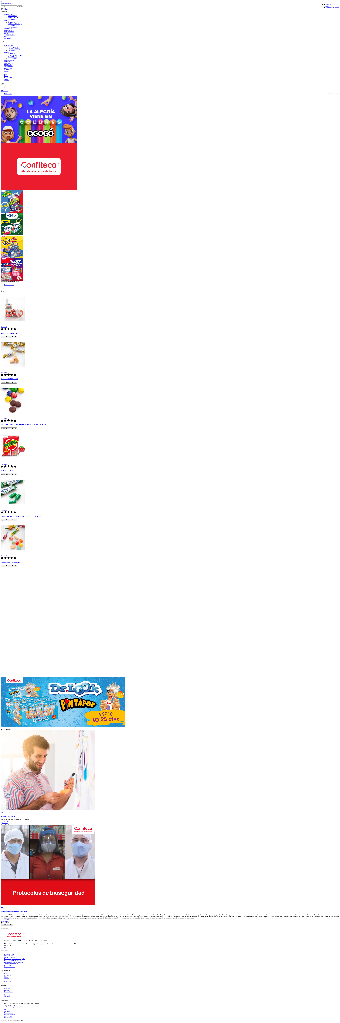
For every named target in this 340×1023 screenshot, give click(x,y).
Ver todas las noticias (6, 924)
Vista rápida (4, 327)
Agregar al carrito (5, 336)
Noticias (6, 71)
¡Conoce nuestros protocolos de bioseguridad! (14, 911)
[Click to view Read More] (3, 812)
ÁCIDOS (7, 597)
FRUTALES (8, 594)
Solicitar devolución (9, 967)
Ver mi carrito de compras (332, 7)
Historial (6, 990)
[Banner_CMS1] (12, 212)
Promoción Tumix (9, 954)
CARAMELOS (8, 14)
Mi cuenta (7, 988)
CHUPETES (8, 30)
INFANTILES (8, 36)
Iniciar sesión (8, 94)
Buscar (20, 6)
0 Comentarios (5, 821)
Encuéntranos (8, 77)
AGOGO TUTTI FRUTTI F (9, 333)
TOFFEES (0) (12, 19)
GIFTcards (7, 996)
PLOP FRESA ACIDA (8, 470)
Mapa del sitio (8, 981)
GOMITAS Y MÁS (9, 35)
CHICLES (7, 20)
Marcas (6, 76)
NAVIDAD (7, 38)
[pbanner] (63, 726)
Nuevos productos (9, 285)
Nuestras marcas (8, 1013)
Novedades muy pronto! (8, 816)
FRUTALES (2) (12, 27)
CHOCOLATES (9, 28)
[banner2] (7, 663)
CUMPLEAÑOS (9, 32)
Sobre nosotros (8, 955)
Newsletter (7, 995)
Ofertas (6, 79)
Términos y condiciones (11, 963)
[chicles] (7, 589)
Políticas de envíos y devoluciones (13, 962)
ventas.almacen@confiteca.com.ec (13, 1007)
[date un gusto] (7, 626)
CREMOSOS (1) (13, 16)
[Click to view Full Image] (1, 812)
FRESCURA (8, 592)
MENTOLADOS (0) (14, 17)
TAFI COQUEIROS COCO (9, 379)
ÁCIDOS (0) (11, 22)
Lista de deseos (8, 992)
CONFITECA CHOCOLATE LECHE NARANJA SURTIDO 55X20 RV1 (23, 424)
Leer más (5, 823)
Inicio (5, 74)
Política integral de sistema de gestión (14, 959)
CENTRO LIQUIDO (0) (15, 24)
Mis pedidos (7, 975)
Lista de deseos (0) (330, 4)
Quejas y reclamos (9, 957)
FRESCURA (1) (12, 25)
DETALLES (8, 33)
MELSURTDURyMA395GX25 (10, 562)
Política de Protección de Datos (13, 960)
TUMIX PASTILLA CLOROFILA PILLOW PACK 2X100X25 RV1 (21, 516)
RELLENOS (8, 596)
